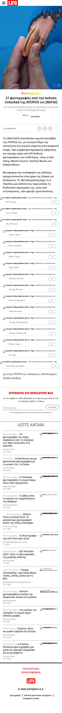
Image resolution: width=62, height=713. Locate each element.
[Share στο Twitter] (57, 202)
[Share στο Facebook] (53, 202)
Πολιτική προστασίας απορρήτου (38, 695)
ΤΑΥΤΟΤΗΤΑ (31, 669)
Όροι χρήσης (15, 695)
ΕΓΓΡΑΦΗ (52, 407)
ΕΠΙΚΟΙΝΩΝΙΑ (31, 672)
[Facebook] (54, 85)
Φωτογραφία (31, 93)
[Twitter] (59, 85)
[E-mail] (50, 128)
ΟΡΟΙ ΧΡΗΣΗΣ (15, 412)
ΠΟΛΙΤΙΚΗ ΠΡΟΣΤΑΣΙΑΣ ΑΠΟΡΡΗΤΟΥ (38, 412)
